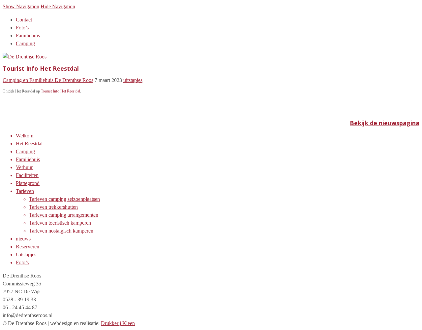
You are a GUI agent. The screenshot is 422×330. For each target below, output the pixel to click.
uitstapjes (132, 80)
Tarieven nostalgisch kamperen (61, 231)
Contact (24, 19)
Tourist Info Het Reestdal (60, 91)
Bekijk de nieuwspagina (384, 123)
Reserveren (27, 246)
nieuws (23, 238)
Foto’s (22, 27)
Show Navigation (21, 6)
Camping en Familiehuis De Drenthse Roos (48, 80)
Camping (25, 43)
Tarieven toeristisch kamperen (60, 223)
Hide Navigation (58, 6)
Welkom (24, 135)
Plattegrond (28, 183)
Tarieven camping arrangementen (63, 215)
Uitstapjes (26, 254)
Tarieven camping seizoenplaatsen (64, 199)
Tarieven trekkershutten (53, 207)
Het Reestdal (29, 143)
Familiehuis (28, 35)
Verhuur (24, 167)
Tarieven (25, 191)
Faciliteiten (27, 175)
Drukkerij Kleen (118, 323)
